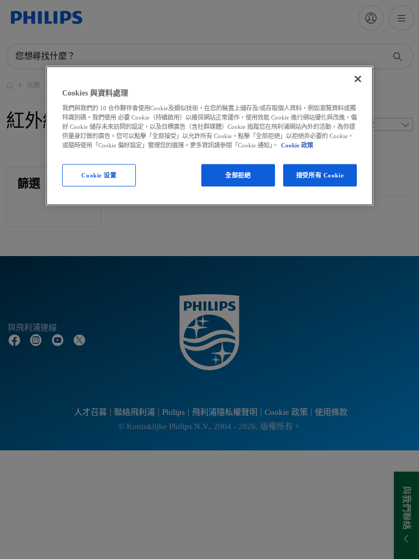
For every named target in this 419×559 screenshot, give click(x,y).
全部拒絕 (237, 174)
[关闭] (358, 79)
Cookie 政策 (297, 145)
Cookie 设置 (98, 174)
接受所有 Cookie (320, 174)
